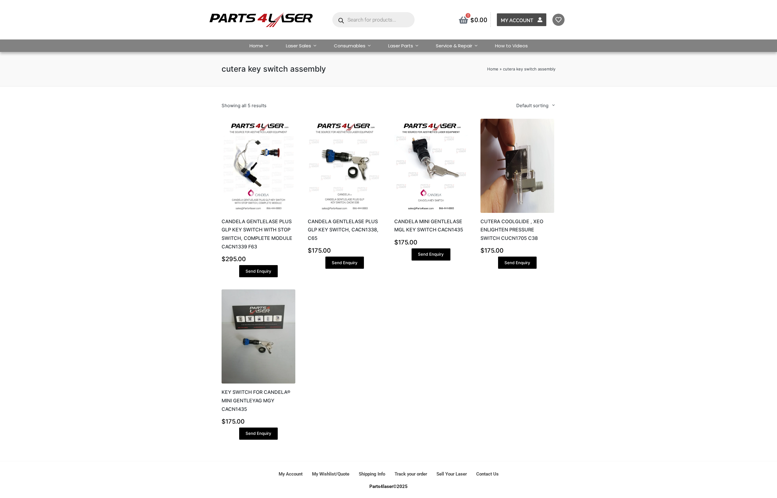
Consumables (349, 46)
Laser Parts (400, 46)
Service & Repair (454, 46)
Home (256, 46)
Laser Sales (298, 46)
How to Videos (511, 46)
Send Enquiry (258, 271)
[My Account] (540, 19)
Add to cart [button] (258, 212)
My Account (517, 20)
